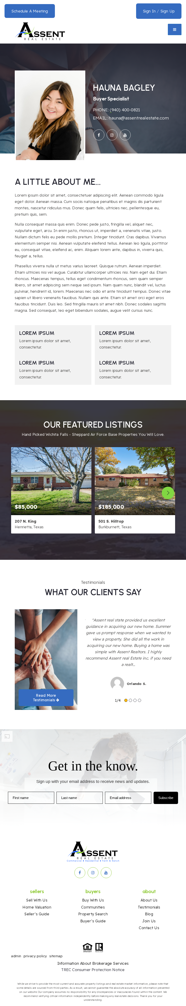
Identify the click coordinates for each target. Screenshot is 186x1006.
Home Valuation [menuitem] (36, 907)
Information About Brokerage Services (93, 963)
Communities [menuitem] (93, 907)
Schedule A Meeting (29, 11)
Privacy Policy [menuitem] (35, 956)
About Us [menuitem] (149, 900)
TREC (66, 969)
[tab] (125, 700)
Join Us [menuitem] (149, 921)
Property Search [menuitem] (93, 914)
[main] (93, 386)
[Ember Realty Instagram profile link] (112, 134)
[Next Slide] (168, 493)
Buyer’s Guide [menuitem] (93, 921)
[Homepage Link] (40, 31)
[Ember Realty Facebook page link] (98, 134)
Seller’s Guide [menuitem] (36, 914)
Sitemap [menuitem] (56, 956)
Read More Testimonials (44, 697)
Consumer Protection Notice (98, 969)
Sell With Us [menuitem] (36, 900)
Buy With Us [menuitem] (93, 900)
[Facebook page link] (79, 872)
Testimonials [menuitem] (149, 907)
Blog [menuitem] (149, 914)
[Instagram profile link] (93, 872)
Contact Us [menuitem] (149, 928)
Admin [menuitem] (16, 956)
